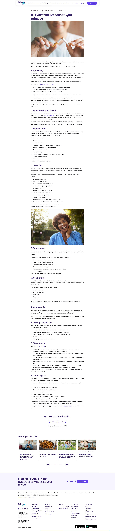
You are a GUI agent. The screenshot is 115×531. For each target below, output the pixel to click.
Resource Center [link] (49, 514)
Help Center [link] (66, 3)
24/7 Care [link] (34, 506)
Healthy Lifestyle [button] (44, 3)
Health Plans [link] (48, 510)
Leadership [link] (74, 510)
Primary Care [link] (34, 518)
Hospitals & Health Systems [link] (49, 512)
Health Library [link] (88, 508)
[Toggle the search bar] (73, 3)
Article (62, 10)
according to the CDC (48, 115)
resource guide (67, 406)
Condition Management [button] (33, 3)
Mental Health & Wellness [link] (56, 3)
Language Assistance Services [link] (90, 517)
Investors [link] (73, 517)
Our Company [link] (75, 506)
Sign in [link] (84, 3)
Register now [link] (92, 3)
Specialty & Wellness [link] (36, 516)
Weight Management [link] (36, 510)
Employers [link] (47, 508)
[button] (48, 464)
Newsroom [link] (74, 515)
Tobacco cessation (50, 10)
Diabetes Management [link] (37, 511)
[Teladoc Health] (22, 504)
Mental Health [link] (35, 508)
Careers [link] (73, 511)
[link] (18, 509)
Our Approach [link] (48, 506)
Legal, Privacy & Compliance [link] (89, 512)
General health (36, 10)
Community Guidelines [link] (90, 519)
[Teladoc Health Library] (22, 3)
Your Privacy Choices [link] (90, 514)
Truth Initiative (41, 346)
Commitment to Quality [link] (64, 506)
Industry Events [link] (75, 513)
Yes (53, 421)
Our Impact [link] (74, 508)
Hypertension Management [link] (34, 514)
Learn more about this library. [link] (26, 498)
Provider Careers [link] (62, 508)
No (62, 421)
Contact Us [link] (87, 506)
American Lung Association (47, 84)
